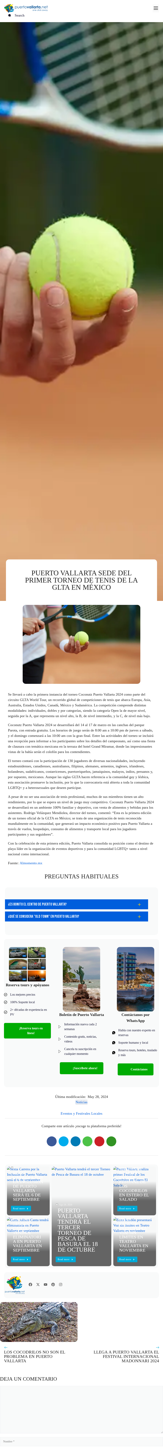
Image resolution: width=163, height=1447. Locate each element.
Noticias (81, 1102)
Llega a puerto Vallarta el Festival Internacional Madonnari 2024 (126, 1356)
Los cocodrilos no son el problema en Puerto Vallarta (34, 1356)
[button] (76, 904)
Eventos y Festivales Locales (81, 1113)
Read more (64, 1259)
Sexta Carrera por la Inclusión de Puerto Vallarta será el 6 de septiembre (28, 1186)
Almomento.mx (31, 863)
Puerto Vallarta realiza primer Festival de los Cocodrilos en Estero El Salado (134, 1182)
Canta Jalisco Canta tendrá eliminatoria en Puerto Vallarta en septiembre (27, 1235)
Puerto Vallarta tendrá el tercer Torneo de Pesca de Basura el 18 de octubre (78, 1230)
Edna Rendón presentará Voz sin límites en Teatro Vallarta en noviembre (133, 1235)
